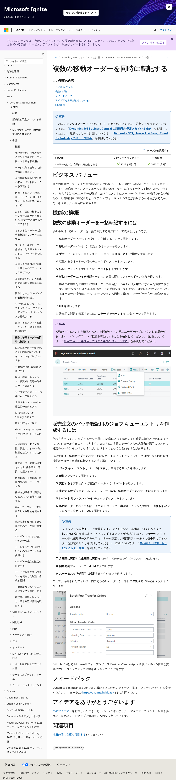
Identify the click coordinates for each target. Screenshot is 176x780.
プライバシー (73, 772)
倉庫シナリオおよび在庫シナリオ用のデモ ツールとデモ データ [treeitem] (28, 268)
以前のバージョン (29, 772)
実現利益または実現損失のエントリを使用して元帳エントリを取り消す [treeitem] (28, 157)
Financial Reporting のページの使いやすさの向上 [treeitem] (28, 434)
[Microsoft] (6, 30)
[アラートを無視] (169, 7)
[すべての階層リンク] (56, 57)
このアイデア (61, 711)
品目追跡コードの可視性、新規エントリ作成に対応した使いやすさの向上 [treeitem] (28, 450)
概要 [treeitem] (14, 113)
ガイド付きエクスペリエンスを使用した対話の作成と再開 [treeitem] (28, 576)
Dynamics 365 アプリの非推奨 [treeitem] (23, 716)
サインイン (166, 29)
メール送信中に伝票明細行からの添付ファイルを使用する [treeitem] (28, 551)
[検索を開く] (155, 30)
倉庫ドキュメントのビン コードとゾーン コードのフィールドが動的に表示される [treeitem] (28, 199)
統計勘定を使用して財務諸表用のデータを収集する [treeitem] (28, 526)
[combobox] (23, 61)
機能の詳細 (61, 91)
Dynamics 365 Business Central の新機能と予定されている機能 (110, 128)
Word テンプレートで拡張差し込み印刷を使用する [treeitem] (28, 511)
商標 (157, 772)
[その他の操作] (168, 57)
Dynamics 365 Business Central (122, 57)
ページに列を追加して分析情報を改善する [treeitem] (28, 169)
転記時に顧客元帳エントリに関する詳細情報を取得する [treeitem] (28, 601)
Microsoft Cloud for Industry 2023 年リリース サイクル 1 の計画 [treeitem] (25, 737)
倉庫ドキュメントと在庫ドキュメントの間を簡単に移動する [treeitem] (28, 327)
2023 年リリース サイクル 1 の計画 (81, 57)
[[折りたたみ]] (43, 54)
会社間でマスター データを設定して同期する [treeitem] (28, 394)
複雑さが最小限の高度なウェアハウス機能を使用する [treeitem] (28, 496)
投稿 (59, 772)
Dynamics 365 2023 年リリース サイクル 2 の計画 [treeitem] (24, 750)
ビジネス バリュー (65, 86)
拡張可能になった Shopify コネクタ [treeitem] (24, 415)
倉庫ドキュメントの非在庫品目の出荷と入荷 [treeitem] (28, 404)
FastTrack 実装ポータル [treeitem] (20, 710)
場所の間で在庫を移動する (69, 734)
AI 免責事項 (9, 772)
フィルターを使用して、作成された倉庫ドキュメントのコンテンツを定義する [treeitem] (28, 251)
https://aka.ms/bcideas (97, 692)
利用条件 (146, 772)
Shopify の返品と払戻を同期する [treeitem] (28, 563)
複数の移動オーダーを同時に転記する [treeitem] (28, 339)
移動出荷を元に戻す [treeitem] (26, 423)
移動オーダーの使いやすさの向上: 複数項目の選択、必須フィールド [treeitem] (28, 467)
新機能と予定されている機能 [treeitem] (26, 121)
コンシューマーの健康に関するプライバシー (111, 772)
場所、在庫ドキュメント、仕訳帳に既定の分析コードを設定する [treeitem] (28, 381)
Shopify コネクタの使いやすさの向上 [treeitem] (28, 538)
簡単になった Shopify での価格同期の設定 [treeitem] (28, 295)
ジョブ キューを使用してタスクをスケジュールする (96, 341)
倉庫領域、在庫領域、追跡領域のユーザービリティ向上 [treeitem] (28, 482)
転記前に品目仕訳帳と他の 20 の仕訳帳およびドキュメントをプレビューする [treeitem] (28, 354)
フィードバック (63, 95)
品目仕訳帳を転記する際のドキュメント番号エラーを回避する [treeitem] (28, 182)
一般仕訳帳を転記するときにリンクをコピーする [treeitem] (28, 589)
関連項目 (60, 104)
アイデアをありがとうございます (73, 100)
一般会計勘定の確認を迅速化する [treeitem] (28, 369)
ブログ (46, 772)
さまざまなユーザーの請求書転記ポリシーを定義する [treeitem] (28, 234)
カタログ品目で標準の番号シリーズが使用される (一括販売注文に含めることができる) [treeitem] (28, 218)
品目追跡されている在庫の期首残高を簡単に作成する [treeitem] (28, 283)
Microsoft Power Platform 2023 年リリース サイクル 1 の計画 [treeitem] (24, 725)
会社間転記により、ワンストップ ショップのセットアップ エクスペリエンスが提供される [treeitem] (28, 310)
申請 (147, 57)
